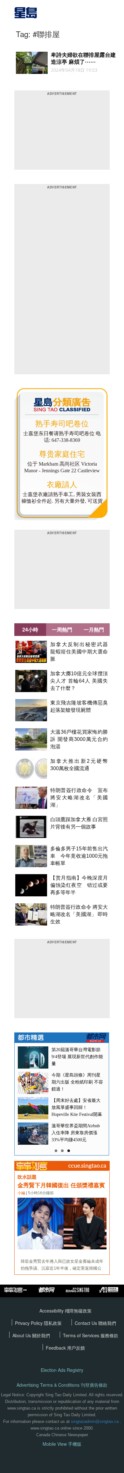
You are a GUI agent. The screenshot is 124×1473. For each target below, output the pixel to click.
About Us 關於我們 (31, 1335)
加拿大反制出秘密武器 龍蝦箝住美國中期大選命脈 (81, 652)
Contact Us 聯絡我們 (95, 1323)
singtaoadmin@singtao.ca (95, 1421)
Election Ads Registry (62, 1370)
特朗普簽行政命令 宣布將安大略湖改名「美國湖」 (79, 798)
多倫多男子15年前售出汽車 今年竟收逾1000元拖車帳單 (79, 856)
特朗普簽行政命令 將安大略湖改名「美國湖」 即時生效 (79, 914)
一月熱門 (94, 629)
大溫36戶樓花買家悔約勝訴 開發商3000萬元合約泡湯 (79, 739)
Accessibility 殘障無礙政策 (65, 1310)
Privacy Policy (29, 1323)
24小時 (30, 629)
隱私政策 (53, 1323)
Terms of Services (81, 1335)
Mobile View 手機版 (62, 1444)
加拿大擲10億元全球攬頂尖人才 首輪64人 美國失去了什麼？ (79, 681)
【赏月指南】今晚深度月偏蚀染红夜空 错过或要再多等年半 (79, 885)
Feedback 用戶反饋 (65, 1348)
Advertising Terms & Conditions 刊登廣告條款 (62, 1385)
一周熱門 (62, 629)
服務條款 (109, 1335)
